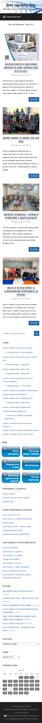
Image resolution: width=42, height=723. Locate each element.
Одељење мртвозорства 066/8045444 (16, 534)
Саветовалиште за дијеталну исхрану (16, 567)
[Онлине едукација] (31, 473)
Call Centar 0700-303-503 (11, 515)
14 (15, 685)
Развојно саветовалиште (11, 559)
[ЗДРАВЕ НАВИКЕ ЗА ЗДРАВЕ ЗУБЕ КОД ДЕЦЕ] (21, 109)
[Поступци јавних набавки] (31, 447)
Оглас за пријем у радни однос (13, 623)
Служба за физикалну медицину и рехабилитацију (20, 390)
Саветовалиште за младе (12, 563)
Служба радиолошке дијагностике (15, 411)
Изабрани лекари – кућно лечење (18, 403)
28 (15, 693)
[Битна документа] (11, 447)
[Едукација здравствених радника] (11, 473)
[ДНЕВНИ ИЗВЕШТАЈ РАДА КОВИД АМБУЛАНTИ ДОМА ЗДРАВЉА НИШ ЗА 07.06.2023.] (21, 35)
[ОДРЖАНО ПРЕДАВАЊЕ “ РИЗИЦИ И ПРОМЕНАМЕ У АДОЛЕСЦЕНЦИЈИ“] (21, 185)
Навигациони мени (13, 17)
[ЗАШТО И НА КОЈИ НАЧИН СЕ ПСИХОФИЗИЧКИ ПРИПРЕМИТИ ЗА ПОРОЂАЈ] (21, 259)
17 (31, 685)
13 (10, 685)
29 (21, 693)
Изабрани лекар (8, 502)
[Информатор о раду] (11, 460)
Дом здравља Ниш (21, 5)
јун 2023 (21, 670)
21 (15, 689)
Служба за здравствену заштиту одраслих (17, 348)
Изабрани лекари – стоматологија (19, 386)
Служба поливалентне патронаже (14, 394)
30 (26, 693)
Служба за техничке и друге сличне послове (18, 434)
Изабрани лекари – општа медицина (19, 352)
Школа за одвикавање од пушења (14, 571)
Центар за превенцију (10, 548)
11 (37, 681)
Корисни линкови (8, 523)
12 (4, 685)
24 (32, 689)
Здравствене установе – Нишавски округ (17, 527)
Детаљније (34, 99)
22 (21, 689)
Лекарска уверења (9, 494)
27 (10, 693)
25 (37, 689)
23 (26, 689)
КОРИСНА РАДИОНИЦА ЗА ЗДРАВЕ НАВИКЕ (17, 605)
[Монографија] (31, 460)
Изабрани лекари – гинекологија (18, 374)
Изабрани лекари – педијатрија (18, 365)
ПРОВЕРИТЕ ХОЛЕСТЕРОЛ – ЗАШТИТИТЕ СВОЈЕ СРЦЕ (20, 598)
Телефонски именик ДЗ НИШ (12, 530)
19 (4, 689)
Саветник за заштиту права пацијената (16, 498)
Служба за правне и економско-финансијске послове (21, 430)
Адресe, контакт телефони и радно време (17, 519)
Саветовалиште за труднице (13, 555)
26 (5, 693)
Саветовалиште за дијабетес (13, 552)
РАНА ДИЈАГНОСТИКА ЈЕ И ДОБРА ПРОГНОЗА (18, 591)
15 (21, 685)
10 (31, 681)
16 (26, 685)
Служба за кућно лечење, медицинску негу (18, 398)
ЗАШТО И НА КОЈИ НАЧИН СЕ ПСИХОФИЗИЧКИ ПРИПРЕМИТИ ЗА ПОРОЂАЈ (21, 291)
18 (37, 685)
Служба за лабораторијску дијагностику (17, 407)
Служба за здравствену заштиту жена (16, 369)
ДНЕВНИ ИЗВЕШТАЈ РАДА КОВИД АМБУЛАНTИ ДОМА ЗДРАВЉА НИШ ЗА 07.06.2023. (21, 68)
